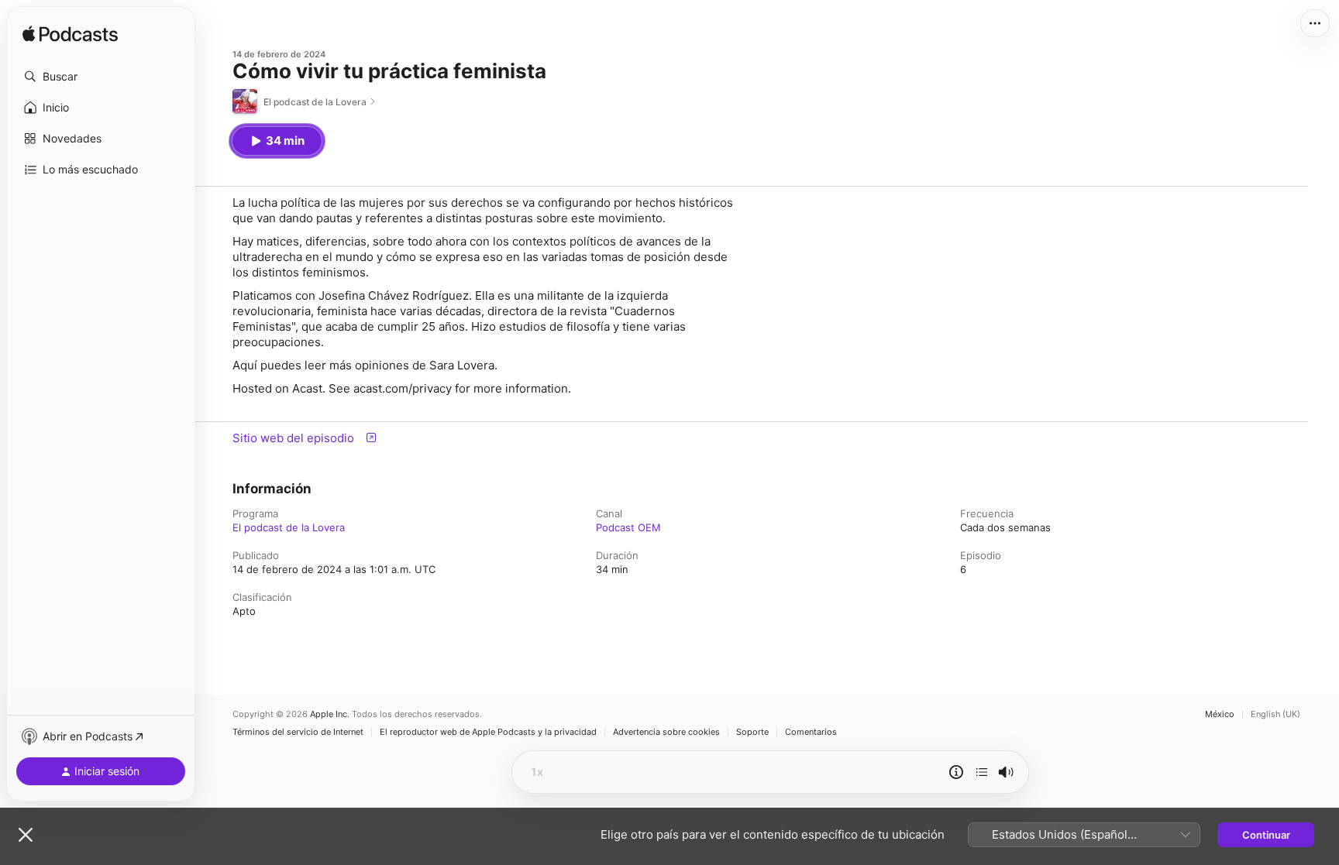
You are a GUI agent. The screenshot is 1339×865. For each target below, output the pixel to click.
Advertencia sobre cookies (666, 732)
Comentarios (811, 732)
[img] (70, 35)
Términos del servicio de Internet (297, 732)
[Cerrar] (26, 835)
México (1219, 714)
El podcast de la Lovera (288, 527)
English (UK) (1275, 714)
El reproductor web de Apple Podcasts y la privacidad (488, 732)
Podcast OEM (628, 527)
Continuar (1266, 835)
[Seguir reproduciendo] (981, 772)
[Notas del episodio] (956, 772)
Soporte (752, 732)
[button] (100, 77)
